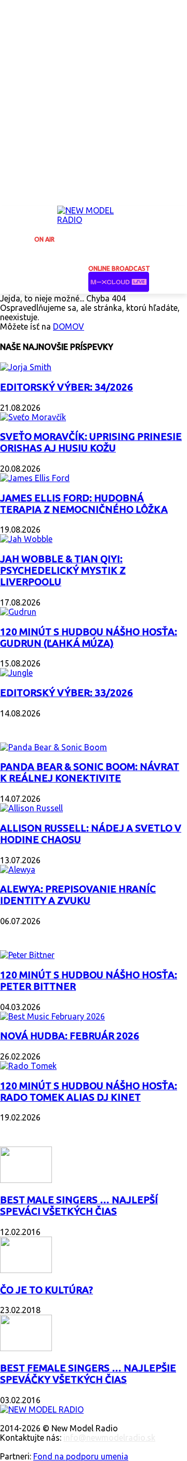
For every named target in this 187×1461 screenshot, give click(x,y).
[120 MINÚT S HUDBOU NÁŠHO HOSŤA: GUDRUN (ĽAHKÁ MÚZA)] (18, 611)
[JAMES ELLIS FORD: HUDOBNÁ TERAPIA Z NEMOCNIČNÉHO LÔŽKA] (35, 478)
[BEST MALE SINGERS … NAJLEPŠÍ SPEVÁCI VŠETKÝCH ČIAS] (26, 1180)
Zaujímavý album (41, 726)
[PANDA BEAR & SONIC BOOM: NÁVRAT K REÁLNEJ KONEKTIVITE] (53, 747)
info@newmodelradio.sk (109, 1437)
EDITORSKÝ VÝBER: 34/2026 (66, 387)
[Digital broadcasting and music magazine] (93, 218)
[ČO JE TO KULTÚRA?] (26, 1270)
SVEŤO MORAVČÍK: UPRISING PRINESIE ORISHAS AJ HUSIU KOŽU (91, 442)
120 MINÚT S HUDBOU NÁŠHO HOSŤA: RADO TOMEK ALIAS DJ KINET (88, 1091)
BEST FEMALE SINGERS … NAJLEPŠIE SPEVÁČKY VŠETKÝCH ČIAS (88, 1374)
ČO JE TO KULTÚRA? (46, 1289)
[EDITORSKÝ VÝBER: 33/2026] (16, 672)
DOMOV (68, 326)
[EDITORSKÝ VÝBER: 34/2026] (25, 367)
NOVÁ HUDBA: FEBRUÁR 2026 (69, 1035)
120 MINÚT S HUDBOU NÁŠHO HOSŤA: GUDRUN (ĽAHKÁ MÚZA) (88, 637)
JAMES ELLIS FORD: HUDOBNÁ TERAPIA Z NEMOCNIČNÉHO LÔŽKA (84, 504)
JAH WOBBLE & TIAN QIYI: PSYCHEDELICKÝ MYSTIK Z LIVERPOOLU (63, 570)
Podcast (21, 934)
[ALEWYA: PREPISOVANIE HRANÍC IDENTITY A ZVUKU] (17, 869)
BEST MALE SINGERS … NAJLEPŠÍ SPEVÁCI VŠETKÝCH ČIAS (79, 1205)
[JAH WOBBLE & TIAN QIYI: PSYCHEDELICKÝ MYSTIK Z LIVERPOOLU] (26, 539)
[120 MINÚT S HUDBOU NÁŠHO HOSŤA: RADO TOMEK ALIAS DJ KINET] (28, 1065)
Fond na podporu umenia (80, 1456)
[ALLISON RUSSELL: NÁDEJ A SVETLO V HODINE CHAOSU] (31, 808)
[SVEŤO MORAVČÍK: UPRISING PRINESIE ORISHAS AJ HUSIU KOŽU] (33, 417)
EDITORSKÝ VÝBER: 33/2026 (66, 692)
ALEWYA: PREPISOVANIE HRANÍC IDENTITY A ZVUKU (78, 895)
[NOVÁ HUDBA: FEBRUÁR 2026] (52, 1016)
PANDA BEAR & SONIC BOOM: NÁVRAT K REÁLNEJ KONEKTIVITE (89, 772)
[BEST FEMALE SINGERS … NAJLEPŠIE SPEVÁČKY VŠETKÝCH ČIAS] (26, 1348)
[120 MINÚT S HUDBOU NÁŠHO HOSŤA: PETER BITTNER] (27, 955)
